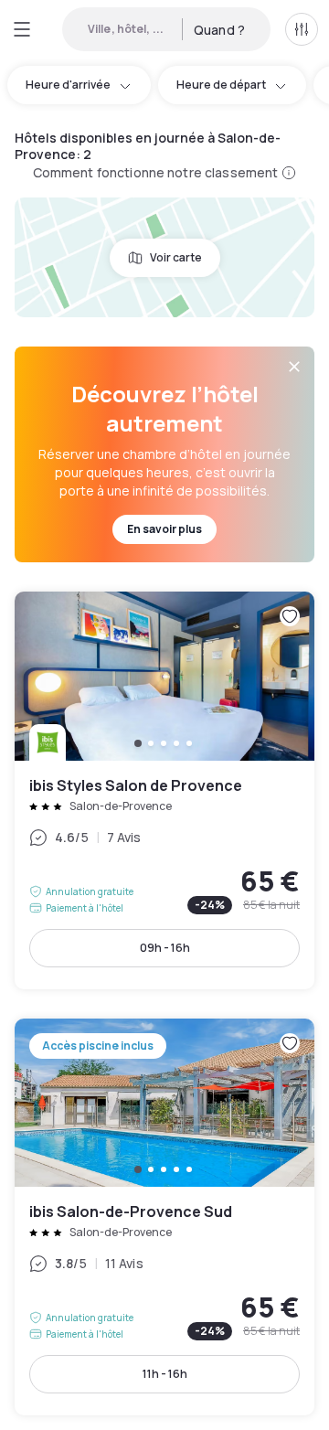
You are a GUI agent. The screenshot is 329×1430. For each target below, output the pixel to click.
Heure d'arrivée (68, 84)
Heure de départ (221, 84)
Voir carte (176, 257)
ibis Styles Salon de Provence (164, 790)
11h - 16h (165, 1374)
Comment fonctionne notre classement (156, 172)
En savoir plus (164, 529)
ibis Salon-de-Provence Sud (164, 1217)
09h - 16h (165, 947)
